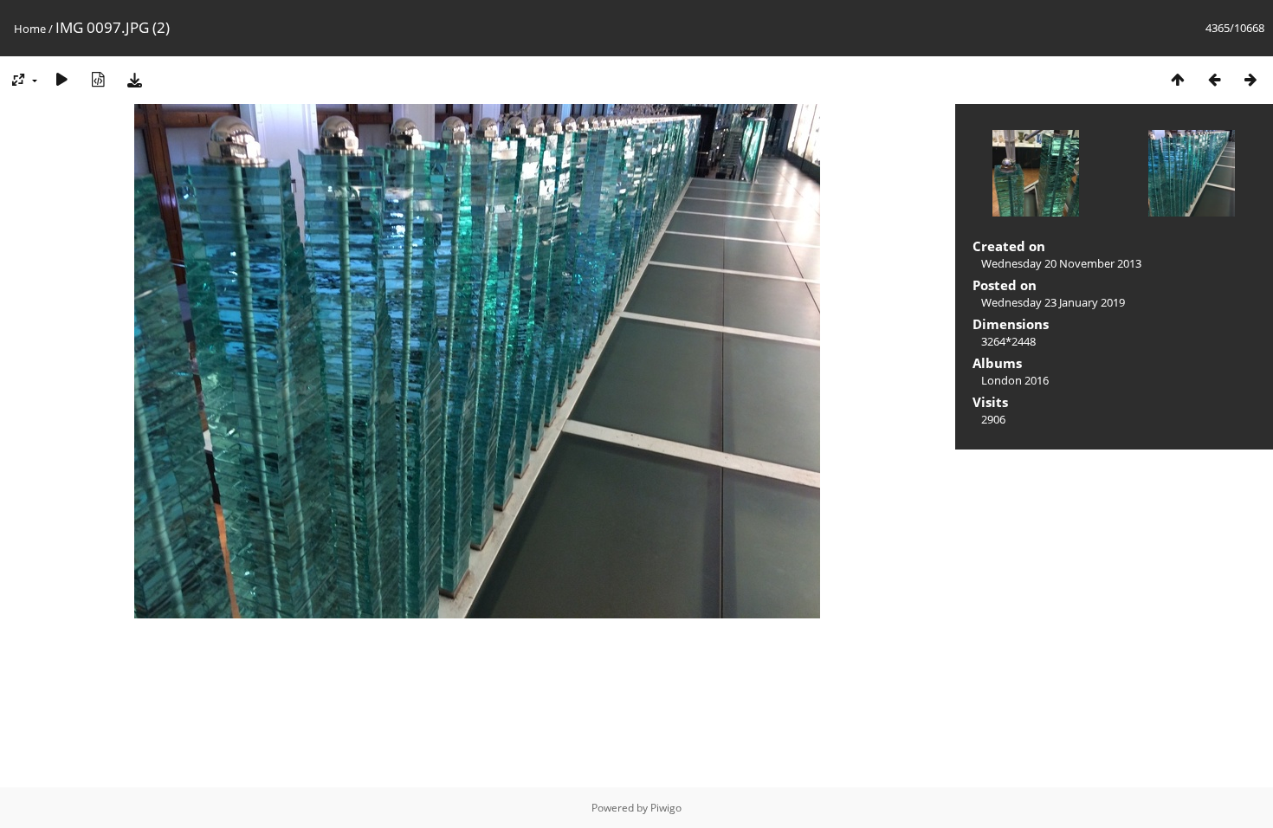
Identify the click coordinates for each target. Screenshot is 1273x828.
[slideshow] (61, 79)
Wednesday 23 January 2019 (1053, 302)
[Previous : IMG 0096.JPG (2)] (1214, 79)
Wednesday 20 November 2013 (1061, 263)
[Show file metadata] (98, 79)
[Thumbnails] (1178, 79)
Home (30, 28)
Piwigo (666, 807)
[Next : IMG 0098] (1250, 79)
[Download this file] (134, 79)
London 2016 (1015, 380)
